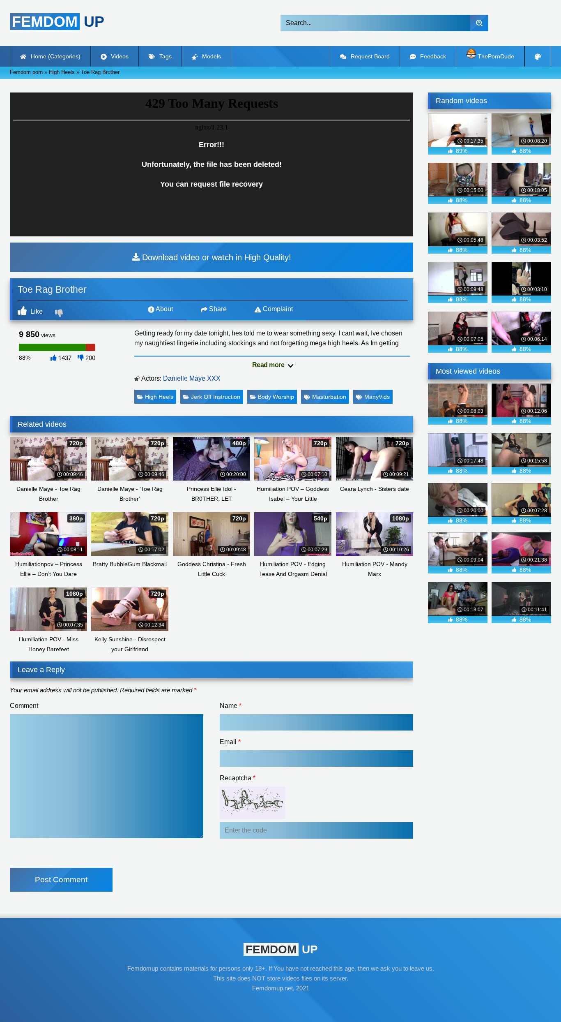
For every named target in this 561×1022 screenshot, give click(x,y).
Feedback (432, 56)
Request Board (369, 56)
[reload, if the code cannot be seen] (252, 817)
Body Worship (276, 396)
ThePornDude (495, 56)
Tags (165, 56)
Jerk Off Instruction (215, 396)
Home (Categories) (54, 56)
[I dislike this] (60, 314)
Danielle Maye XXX (192, 378)
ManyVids (377, 396)
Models (210, 56)
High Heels (159, 396)
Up (58, 21)
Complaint (277, 308)
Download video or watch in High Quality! (215, 257)
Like (36, 311)
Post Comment (61, 879)
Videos (119, 56)
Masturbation (329, 396)
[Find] (479, 23)
